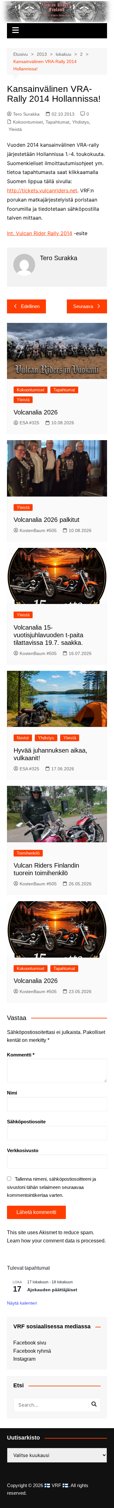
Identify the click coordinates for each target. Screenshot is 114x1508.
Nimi (12, 1092)
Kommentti (21, 1054)
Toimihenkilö (28, 853)
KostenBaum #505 (38, 530)
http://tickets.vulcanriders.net (42, 190)
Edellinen (30, 306)
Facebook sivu (29, 1342)
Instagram (24, 1359)
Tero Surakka (26, 114)
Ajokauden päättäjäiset (52, 1289)
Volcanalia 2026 (36, 412)
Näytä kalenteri (22, 1303)
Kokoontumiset (28, 122)
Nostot (23, 737)
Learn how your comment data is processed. (56, 1240)
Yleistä (15, 129)
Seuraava (83, 306)
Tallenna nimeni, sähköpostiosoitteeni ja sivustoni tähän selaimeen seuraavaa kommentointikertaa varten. (51, 1187)
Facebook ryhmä (32, 1351)
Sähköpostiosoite (26, 1121)
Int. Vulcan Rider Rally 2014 (39, 233)
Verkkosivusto (22, 1150)
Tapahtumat (57, 122)
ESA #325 (29, 422)
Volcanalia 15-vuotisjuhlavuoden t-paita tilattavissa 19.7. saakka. (48, 635)
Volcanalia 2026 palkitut (46, 519)
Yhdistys (80, 122)
